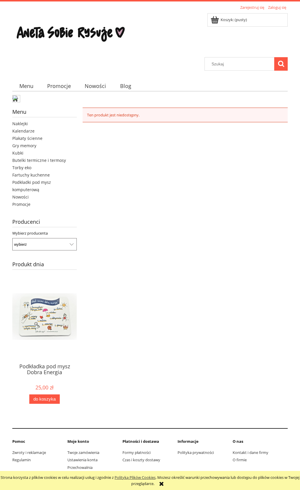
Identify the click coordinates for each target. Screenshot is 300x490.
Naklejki (20, 123)
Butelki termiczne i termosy (39, 160)
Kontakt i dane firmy (250, 452)
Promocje (21, 204)
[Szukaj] (281, 64)
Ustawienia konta (82, 459)
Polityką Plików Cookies (135, 477)
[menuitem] (26, 86)
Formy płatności (136, 452)
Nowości (20, 197)
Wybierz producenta (30, 233)
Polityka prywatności (196, 452)
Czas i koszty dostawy (141, 459)
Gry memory (24, 145)
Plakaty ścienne (27, 138)
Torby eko (21, 167)
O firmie (240, 459)
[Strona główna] (70, 34)
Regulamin (21, 459)
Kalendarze (23, 131)
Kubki (17, 153)
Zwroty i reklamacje (29, 452)
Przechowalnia (80, 467)
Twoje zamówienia (83, 452)
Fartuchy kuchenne (31, 175)
